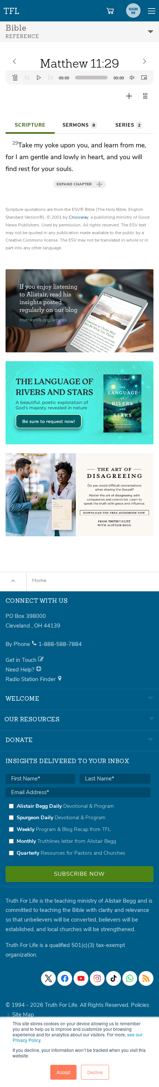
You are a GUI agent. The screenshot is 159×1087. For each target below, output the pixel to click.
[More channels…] (146, 978)
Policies (140, 1005)
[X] (48, 978)
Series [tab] (128, 125)
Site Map (23, 1014)
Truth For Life (12, 9)
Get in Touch (22, 660)
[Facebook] (64, 978)
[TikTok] (113, 978)
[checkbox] (78, 829)
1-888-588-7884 (60, 644)
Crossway (78, 217)
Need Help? (21, 669)
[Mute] (132, 77)
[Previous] (27, 77)
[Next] (50, 77)
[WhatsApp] (129, 978)
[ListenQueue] (15, 77)
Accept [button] (63, 1072)
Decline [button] (95, 1072)
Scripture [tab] (30, 125)
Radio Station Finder (31, 679)
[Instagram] (97, 978)
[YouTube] (81, 978)
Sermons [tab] (78, 125)
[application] (79, 77)
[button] (145, 96)
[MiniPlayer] (144, 77)
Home (39, 580)
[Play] (39, 77)
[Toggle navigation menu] (151, 10)
